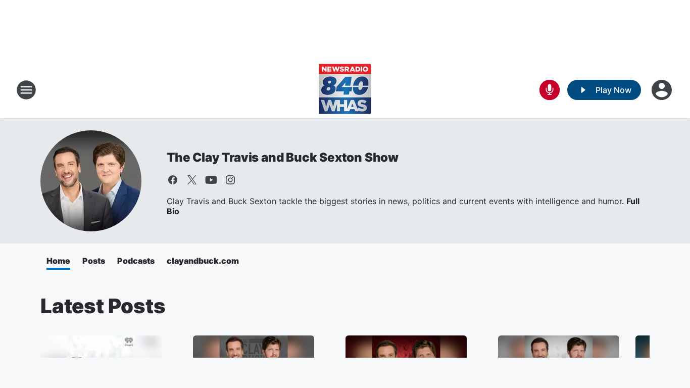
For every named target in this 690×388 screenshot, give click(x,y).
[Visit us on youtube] (211, 180)
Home (58, 261)
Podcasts (136, 261)
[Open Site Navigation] (26, 90)
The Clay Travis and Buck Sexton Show (283, 157)
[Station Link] (345, 90)
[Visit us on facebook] (173, 180)
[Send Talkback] (549, 90)
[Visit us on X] (192, 180)
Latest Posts (103, 306)
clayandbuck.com (203, 261)
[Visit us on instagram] (230, 180)
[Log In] (663, 90)
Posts (93, 261)
